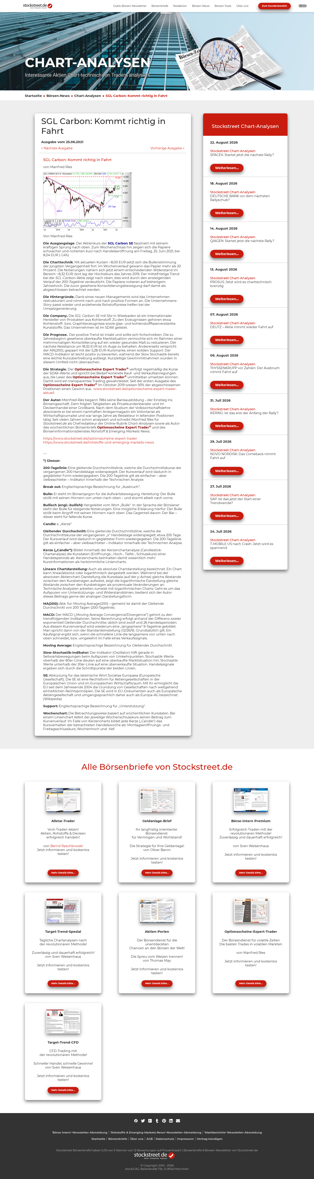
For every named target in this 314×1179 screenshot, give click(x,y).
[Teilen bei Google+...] (150, 1121)
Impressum (185, 1138)
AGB (149, 1138)
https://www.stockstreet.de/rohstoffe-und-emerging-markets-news (98, 442)
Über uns (136, 1138)
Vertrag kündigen (210, 1138)
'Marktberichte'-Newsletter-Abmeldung (233, 1132)
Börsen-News (58, 96)
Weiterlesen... (227, 168)
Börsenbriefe (117, 1138)
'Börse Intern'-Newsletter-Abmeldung (79, 1132)
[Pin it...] (164, 1121)
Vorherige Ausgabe (166, 148)
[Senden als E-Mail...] (178, 1121)
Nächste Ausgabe (58, 148)
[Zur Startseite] (39, 6)
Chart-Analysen (87, 96)
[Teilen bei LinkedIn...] (171, 1121)
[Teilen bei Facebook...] (136, 1121)
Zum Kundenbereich (274, 5)
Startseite (33, 96)
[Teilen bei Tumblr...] (157, 1121)
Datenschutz (165, 1138)
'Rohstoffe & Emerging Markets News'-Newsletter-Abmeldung (155, 1132)
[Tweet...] (143, 1121)
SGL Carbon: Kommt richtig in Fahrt (136, 96)
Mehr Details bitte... (63, 872)
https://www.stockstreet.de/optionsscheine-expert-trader (90, 438)
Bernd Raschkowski (66, 846)
